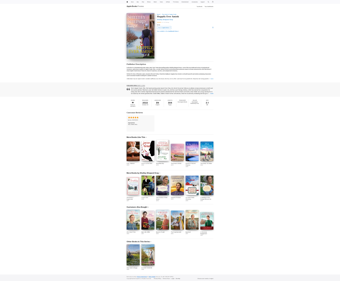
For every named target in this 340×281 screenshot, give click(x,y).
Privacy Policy (157, 278)
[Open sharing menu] (213, 27)
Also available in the (167, 31)
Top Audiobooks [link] (209, 6)
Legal (172, 278)
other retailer (152, 276)
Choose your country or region (205, 278)
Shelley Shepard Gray (165, 19)
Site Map (178, 278)
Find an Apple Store (142, 276)
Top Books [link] (199, 6)
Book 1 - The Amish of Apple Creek (166, 14)
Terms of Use (166, 278)
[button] (208, 2)
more (212, 78)
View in (163, 27)
